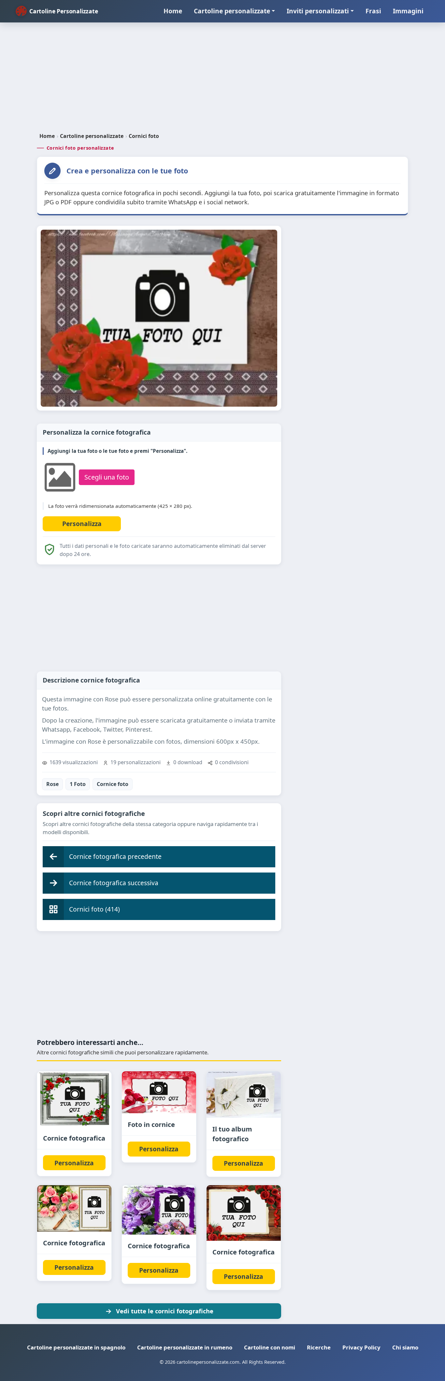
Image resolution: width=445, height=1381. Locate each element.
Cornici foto (144, 136)
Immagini (408, 11)
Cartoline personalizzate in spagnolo (76, 1347)
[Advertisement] (222, 80)
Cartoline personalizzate (232, 11)
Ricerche (319, 1347)
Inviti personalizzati (318, 11)
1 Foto (78, 784)
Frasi (373, 11)
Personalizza (74, 1162)
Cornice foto (112, 784)
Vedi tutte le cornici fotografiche (164, 1311)
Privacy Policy (361, 1347)
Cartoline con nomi (269, 1347)
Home (173, 11)
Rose (52, 784)
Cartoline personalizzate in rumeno (184, 1347)
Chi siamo (405, 1347)
